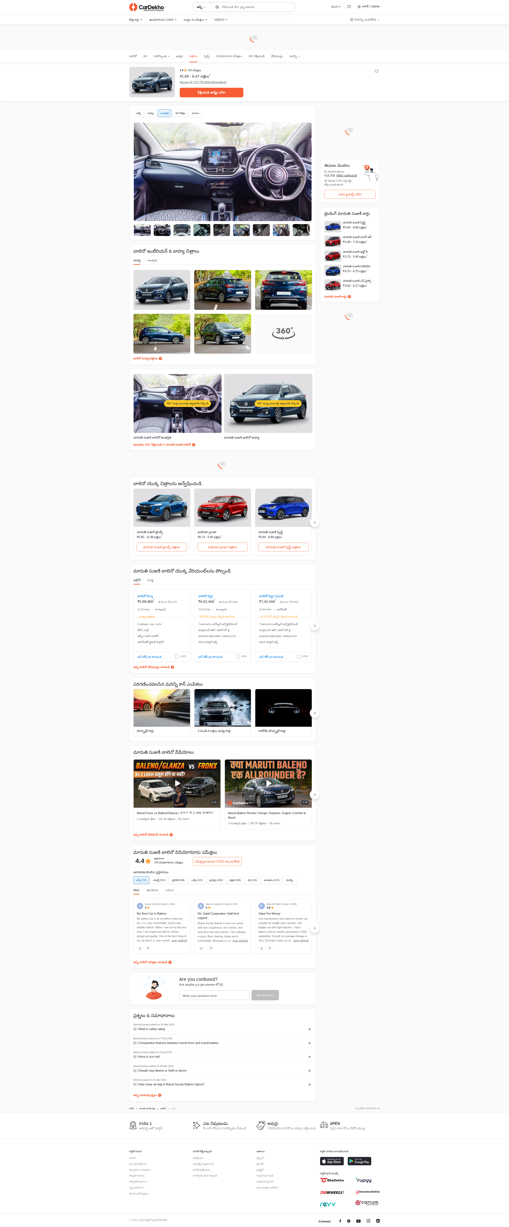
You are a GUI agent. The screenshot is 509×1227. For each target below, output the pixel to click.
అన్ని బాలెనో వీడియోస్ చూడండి (150, 834)
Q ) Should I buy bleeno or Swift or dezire (160, 1070)
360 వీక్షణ (180, 113)
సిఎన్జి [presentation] (150, 580)
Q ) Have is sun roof (146, 1056)
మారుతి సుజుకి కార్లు (335, 296)
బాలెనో (133, 56)
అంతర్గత (164, 113)
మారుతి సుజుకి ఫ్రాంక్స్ (150, 532)
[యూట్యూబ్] (358, 1221)
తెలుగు (334, 6)
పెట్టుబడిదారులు (136, 1187)
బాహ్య (151, 113)
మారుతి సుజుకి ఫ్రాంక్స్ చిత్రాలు (162, 547)
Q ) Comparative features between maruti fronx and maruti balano (175, 1043)
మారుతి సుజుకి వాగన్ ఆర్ (357, 237)
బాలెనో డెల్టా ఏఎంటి (271, 596)
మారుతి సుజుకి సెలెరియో (356, 266)
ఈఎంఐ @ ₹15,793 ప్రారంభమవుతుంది (203, 82)
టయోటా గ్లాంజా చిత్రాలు (222, 547)
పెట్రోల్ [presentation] (136, 580)
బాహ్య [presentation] (136, 260)
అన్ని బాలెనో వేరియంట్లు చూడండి (151, 667)
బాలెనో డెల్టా (205, 596)
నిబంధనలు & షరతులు (140, 1169)
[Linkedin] (378, 1221)
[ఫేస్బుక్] (340, 1221)
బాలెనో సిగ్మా (145, 596)
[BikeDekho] (332, 1180)
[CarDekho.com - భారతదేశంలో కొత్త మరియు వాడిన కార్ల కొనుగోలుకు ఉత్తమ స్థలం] (146, 7)
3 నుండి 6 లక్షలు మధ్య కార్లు (214, 730)
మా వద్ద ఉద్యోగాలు (138, 1164)
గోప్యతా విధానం (136, 1175)
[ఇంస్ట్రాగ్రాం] (368, 1221)
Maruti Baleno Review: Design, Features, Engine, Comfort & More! (267, 815)
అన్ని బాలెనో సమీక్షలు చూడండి (150, 962)
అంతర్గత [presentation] (152, 260)
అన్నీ (138, 113)
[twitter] (348, 1221)
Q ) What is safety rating (149, 1029)
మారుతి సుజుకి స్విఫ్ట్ (270, 532)
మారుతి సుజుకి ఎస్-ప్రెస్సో (357, 280)
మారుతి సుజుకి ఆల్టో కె (355, 251)
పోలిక (183, 656)
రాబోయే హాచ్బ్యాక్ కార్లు (272, 730)
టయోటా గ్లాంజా (207, 532)
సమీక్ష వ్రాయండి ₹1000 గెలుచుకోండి (217, 861)
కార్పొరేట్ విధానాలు (138, 1181)
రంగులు (195, 113)
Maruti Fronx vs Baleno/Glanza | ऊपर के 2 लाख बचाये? (175, 813)
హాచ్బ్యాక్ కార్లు (145, 730)
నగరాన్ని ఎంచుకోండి (365, 19)
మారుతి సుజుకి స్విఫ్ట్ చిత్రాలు (283, 547)
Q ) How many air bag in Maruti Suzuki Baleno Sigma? (168, 1084)
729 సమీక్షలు (194, 70)
